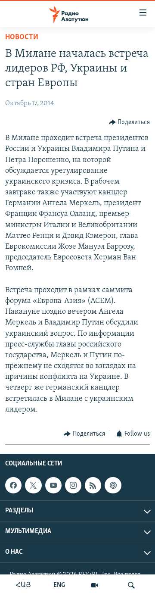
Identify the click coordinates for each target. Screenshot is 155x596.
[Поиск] (131, 585)
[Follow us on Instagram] (73, 485)
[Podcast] (113, 485)
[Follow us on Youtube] (53, 485)
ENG (59, 585)
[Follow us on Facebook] (13, 485)
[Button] (129, 122)
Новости (21, 37)
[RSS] (93, 485)
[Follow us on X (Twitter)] (33, 485)
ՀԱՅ (23, 585)
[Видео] (95, 585)
